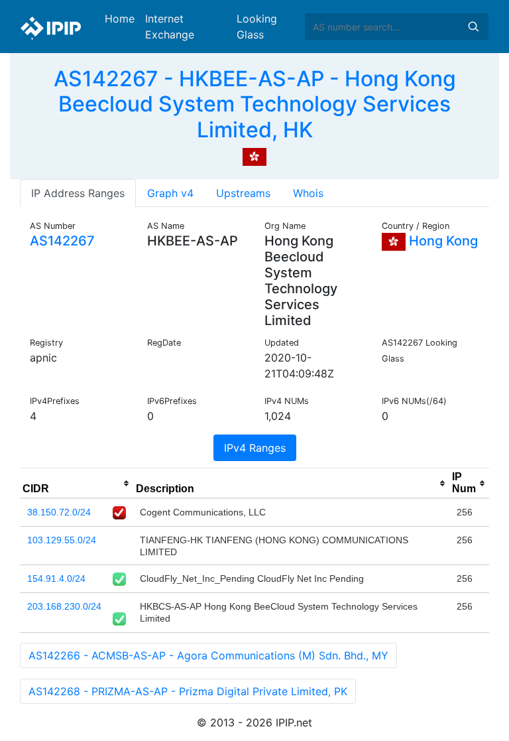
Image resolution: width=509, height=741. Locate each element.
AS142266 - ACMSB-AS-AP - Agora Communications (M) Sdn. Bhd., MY (208, 655)
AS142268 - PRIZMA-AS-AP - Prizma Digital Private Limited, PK (187, 691)
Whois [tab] (308, 193)
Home (120, 18)
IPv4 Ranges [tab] (255, 447)
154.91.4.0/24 (56, 578)
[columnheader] (76, 483)
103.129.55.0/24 (61, 540)
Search (473, 26)
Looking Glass (257, 26)
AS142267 (62, 241)
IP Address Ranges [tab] (78, 193)
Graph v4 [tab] (170, 193)
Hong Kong (442, 241)
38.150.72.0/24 (59, 512)
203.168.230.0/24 (64, 606)
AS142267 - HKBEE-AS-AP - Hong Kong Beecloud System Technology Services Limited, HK (255, 104)
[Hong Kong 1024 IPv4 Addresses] (254, 156)
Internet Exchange (169, 26)
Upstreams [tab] (243, 193)
